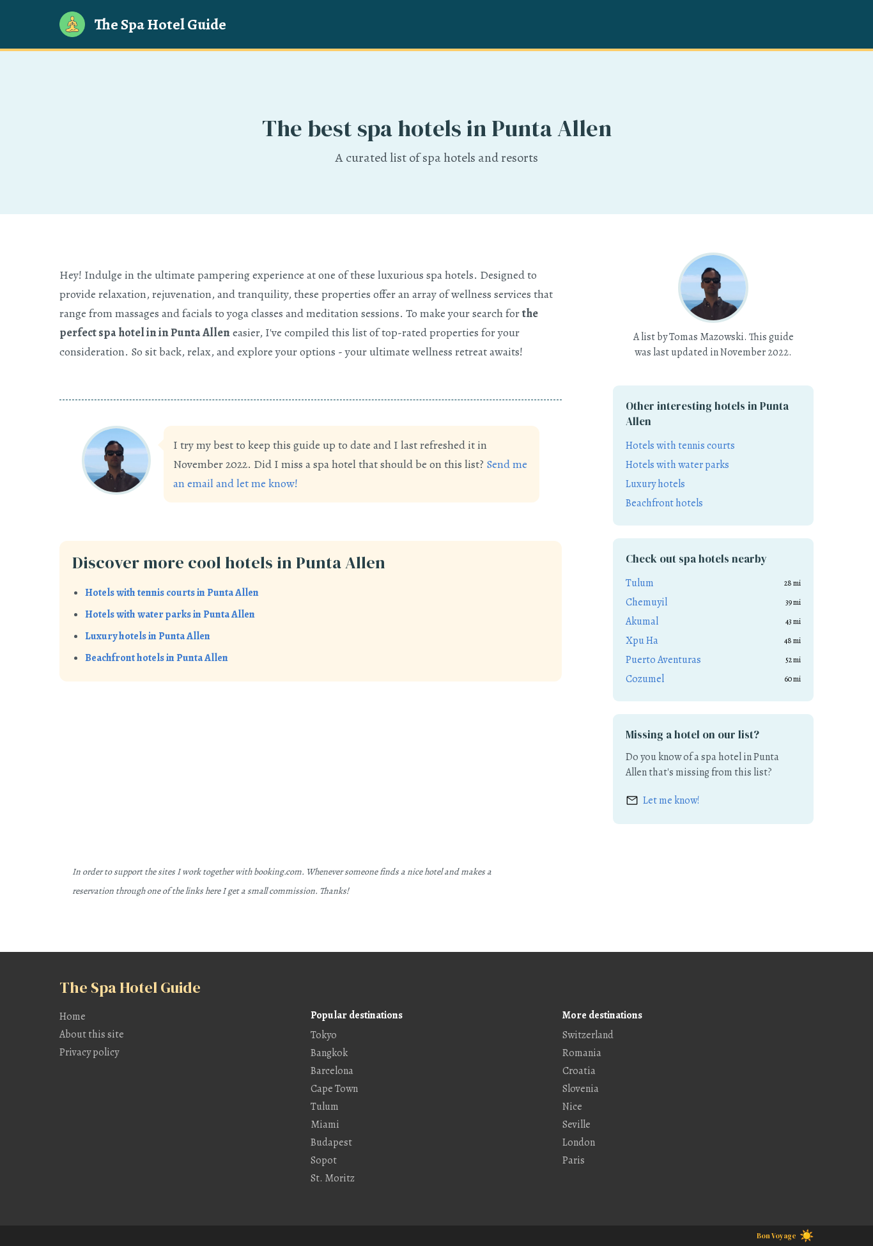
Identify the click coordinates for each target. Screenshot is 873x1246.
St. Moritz (333, 1178)
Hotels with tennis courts (680, 446)
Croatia (579, 1071)
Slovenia (580, 1089)
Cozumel (645, 679)
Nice (572, 1107)
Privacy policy (89, 1052)
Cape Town (334, 1089)
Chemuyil (646, 602)
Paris (573, 1160)
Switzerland (588, 1035)
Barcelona (332, 1071)
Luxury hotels (655, 484)
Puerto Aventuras (663, 660)
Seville (576, 1125)
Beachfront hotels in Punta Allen (156, 658)
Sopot (324, 1160)
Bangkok (329, 1053)
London (578, 1142)
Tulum (640, 583)
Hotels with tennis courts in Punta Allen (172, 593)
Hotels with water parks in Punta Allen (170, 614)
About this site (91, 1034)
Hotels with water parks (677, 465)
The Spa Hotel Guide (160, 24)
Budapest (331, 1142)
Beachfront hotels (664, 503)
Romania (581, 1053)
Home (72, 1016)
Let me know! (671, 800)
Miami (325, 1125)
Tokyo (324, 1035)
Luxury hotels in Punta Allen (147, 636)
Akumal (642, 621)
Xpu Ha (642, 641)
